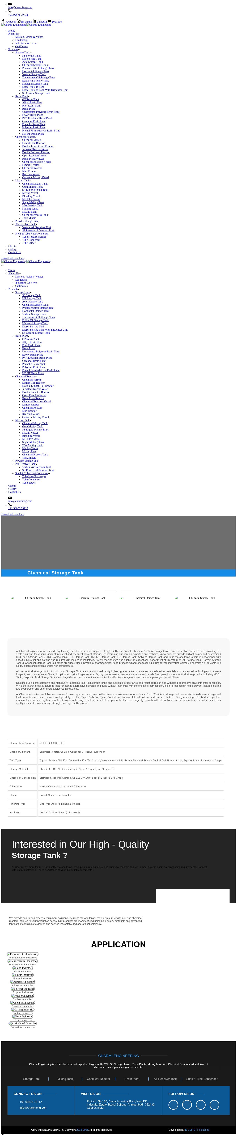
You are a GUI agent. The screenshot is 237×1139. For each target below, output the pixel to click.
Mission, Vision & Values (29, 36)
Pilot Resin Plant (31, 105)
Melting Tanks (30, 208)
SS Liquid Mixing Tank (35, 189)
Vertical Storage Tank (34, 74)
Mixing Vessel (30, 192)
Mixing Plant (29, 211)
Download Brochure (12, 258)
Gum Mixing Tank (32, 186)
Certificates (21, 46)
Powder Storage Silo (26, 221)
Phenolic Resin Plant (33, 124)
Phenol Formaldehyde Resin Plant (41, 130)
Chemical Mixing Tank (35, 183)
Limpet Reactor (30, 164)
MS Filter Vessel (31, 199)
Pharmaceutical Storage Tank (38, 68)
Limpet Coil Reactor (33, 143)
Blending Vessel (31, 196)
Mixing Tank (22, 180)
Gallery (12, 249)
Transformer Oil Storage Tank (38, 77)
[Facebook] (173, 1105)
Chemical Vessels (31, 139)
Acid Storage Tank (32, 61)
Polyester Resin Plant (33, 127)
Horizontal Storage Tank (35, 71)
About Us (13, 33)
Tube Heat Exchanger (34, 236)
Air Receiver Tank (25, 224)
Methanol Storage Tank (35, 83)
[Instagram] (187, 1105)
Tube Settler (28, 242)
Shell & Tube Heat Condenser (31, 233)
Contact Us (14, 252)
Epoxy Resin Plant (32, 114)
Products (13, 49)
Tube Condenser (31, 239)
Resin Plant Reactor (33, 158)
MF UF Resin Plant (33, 133)
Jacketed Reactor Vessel (35, 149)
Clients (12, 246)
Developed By (188, 1129)
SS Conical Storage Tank (36, 93)
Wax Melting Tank (32, 205)
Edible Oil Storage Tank (35, 80)
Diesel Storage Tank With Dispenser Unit (44, 89)
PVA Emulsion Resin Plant (37, 118)
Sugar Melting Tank (33, 202)
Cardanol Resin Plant (33, 121)
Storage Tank (22, 52)
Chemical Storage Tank (35, 64)
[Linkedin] (201, 1105)
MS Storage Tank (31, 58)
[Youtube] (214, 1105)
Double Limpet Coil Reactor (37, 146)
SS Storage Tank (31, 55)
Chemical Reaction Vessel (36, 161)
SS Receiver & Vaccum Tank (38, 230)
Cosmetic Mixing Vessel (35, 177)
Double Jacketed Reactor (36, 152)
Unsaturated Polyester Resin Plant (40, 111)
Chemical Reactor (25, 136)
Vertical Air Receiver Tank (36, 227)
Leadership (21, 40)
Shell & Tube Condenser (202, 1079)
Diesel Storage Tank (33, 86)
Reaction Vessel (31, 174)
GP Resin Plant (30, 99)
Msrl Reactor (29, 171)
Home (11, 30)
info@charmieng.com (20, 7)
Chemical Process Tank (35, 214)
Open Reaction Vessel (34, 155)
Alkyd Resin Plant (32, 102)
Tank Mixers (29, 217)
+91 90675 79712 (18, 14)
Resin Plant (21, 96)
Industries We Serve (26, 43)
